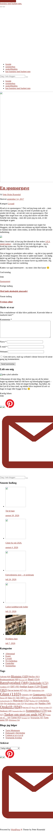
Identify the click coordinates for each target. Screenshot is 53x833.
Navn (3, 342)
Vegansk (25, 718)
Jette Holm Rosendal (12, 194)
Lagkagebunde (6, 701)
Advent (5, 676)
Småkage (6, 711)
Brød (34, 679)
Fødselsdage (38, 690)
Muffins (34, 701)
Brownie (23, 680)
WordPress (15, 829)
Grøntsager (42, 694)
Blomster (20, 676)
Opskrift (11, 707)
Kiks (29, 698)
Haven (3, 698)
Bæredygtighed (14, 682)
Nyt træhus (31, 703)
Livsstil (11, 204)
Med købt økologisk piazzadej (13, 291)
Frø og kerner (15, 690)
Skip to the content (8, 1)
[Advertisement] (26, 35)
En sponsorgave (14, 187)
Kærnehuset (39, 698)
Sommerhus (10, 666)
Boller (34, 676)
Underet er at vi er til (14, 735)
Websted (3, 351)
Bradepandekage (9, 679)
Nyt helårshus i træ (14, 703)
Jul (20, 697)
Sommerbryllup (18, 711)
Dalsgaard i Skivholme (15, 733)
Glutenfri (26, 695)
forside (8, 64)
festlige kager (30, 686)
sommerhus (10, 67)
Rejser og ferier (45, 708)
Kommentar (6, 319)
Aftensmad (10, 654)
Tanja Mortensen (12, 730)
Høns (12, 698)
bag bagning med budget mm (17, 71)
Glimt (10, 694)
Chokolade (38, 682)
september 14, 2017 (15, 199)
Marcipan (21, 700)
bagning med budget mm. (11, 3)
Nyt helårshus (11, 661)
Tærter (16, 717)
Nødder (44, 703)
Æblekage (14, 720)
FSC (27, 690)
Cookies (5, 687)
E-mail (3, 347)
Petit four (26, 708)
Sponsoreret (5, 281)
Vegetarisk (36, 718)
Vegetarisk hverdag (13, 738)
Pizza (35, 707)
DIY (14, 686)
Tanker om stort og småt (24, 714)
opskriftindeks (11, 69)
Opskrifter (9, 663)
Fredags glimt (6, 302)
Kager (8, 656)
